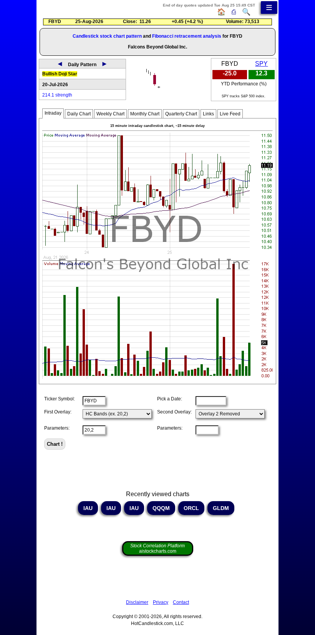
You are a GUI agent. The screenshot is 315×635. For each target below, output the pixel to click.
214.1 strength (57, 95)
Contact (181, 602)
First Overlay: (57, 412)
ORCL (191, 508)
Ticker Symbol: (59, 399)
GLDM (220, 508)
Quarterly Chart (181, 114)
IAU (88, 508)
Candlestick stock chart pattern (107, 36)
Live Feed (230, 114)
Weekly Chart (110, 114)
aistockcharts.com (157, 548)
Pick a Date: (169, 399)
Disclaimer (137, 602)
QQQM (161, 508)
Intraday (53, 113)
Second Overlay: (174, 412)
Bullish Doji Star (59, 74)
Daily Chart (79, 114)
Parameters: (57, 428)
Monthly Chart (144, 114)
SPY (261, 63)
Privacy (160, 602)
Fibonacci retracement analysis (186, 36)
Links (208, 114)
